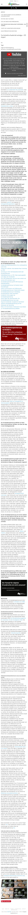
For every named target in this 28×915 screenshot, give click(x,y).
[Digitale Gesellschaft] (14, 4)
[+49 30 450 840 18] (14, 8)
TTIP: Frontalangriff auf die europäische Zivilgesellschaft (11, 15)
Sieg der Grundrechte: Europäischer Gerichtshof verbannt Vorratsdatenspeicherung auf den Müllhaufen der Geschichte (12, 303)
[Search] (26, 4)
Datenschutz (14, 909)
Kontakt (11, 1)
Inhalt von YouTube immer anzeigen (15, 73)
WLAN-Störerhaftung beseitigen (9, 31)
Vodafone (3, 533)
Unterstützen (18, 908)
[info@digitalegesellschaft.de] (11, 8)
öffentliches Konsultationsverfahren (9, 793)
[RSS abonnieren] (16, 8)
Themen (12, 908)
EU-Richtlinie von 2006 (19, 601)
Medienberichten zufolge (7, 106)
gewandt (9, 202)
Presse (15, 1)
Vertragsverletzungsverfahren (8, 204)
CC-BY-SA (9, 911)
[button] (2, 4)
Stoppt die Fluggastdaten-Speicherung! (10, 28)
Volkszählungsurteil (15, 633)
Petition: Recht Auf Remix (7, 18)
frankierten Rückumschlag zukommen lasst (14, 875)
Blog (3, 908)
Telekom (22, 531)
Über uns (7, 908)
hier (7, 824)
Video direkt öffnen (22, 75)
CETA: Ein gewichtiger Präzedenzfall (10, 21)
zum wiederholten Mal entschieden (15, 89)
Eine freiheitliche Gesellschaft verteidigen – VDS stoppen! (13, 25)
